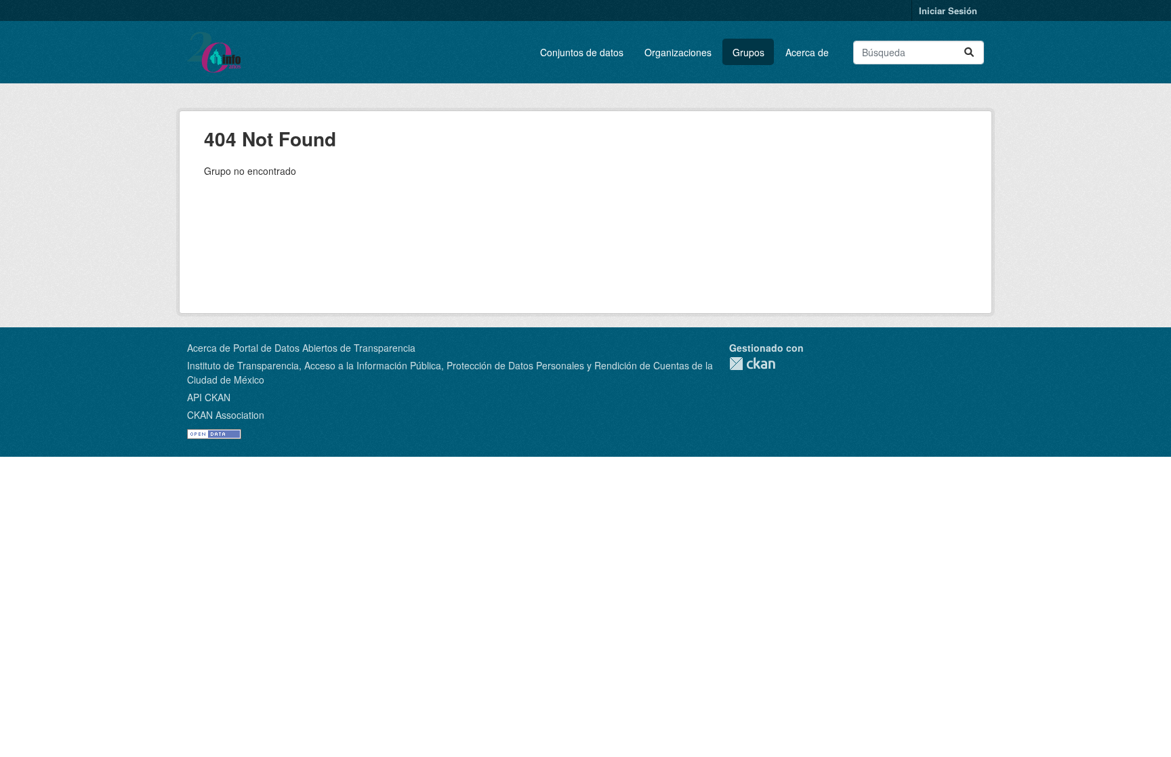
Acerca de (807, 52)
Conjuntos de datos (581, 52)
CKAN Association (225, 415)
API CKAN (208, 397)
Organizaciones (678, 52)
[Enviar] (969, 52)
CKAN (752, 363)
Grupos (748, 52)
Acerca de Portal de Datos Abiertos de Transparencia (301, 347)
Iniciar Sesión (948, 10)
